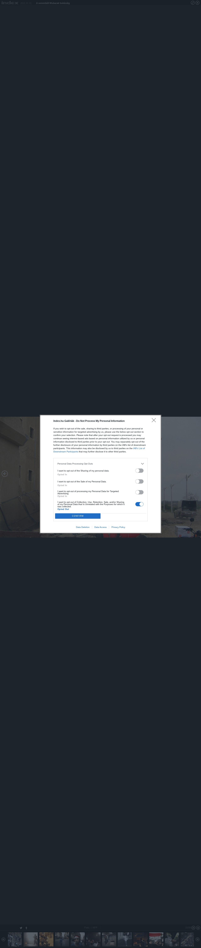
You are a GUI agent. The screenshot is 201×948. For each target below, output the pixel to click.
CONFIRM (78, 516)
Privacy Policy (118, 527)
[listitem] (100, 463)
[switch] (139, 471)
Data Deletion (83, 527)
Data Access (100, 527)
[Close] (155, 421)
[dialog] (100, 474)
